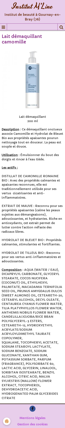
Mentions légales (33, 418)
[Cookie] (6, 421)
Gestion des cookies (32, 424)
